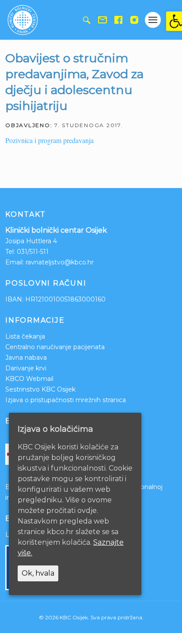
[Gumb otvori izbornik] (153, 20)
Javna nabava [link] (26, 358)
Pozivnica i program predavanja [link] (49, 140)
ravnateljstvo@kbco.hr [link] (60, 262)
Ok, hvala (38, 573)
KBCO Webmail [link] (29, 379)
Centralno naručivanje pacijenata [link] (55, 347)
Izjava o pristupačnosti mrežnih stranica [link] (65, 400)
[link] (174, 21)
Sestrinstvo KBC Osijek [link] (40, 389)
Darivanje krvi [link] (25, 368)
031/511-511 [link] (33, 252)
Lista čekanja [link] (25, 336)
